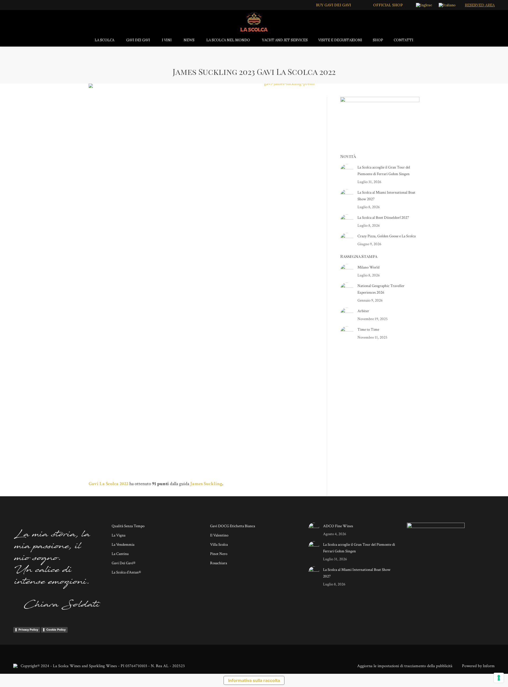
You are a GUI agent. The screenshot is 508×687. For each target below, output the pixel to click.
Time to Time (368, 329)
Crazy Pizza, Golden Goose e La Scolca (386, 236)
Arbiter (363, 310)
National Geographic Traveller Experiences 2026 (381, 289)
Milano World (368, 267)
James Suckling (206, 484)
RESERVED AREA (480, 5)
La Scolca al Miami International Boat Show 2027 (386, 196)
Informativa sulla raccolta (254, 680)
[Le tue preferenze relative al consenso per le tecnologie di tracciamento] (499, 678)
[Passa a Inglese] (424, 5)
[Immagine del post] (346, 170)
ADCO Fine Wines (338, 526)
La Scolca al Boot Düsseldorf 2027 (383, 217)
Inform (489, 666)
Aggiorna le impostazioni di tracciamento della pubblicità (404, 666)
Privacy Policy (28, 629)
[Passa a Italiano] (448, 5)
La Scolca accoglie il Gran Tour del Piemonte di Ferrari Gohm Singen (383, 170)
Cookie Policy (56, 629)
